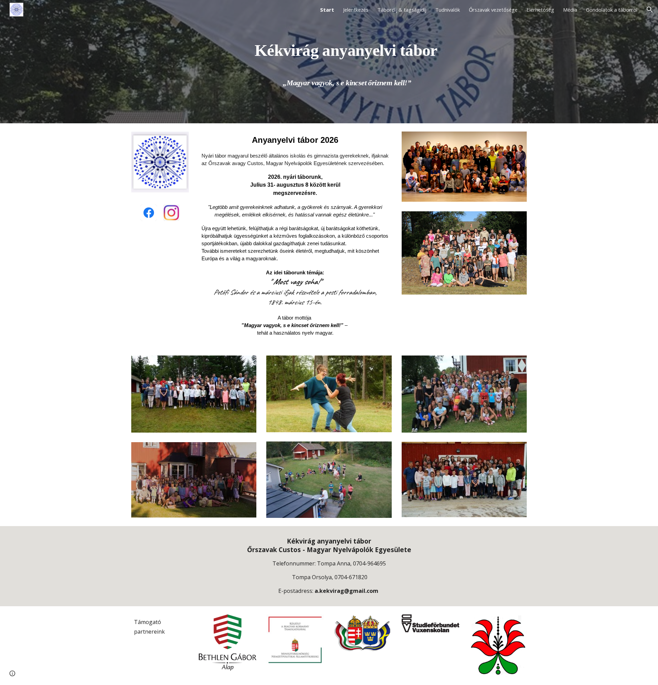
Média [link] (570, 9)
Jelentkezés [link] (355, 9)
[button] (650, 9)
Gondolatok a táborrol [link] (611, 9)
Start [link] (327, 9)
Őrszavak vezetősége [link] (493, 9)
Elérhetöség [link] (540, 9)
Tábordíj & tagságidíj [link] (401, 9)
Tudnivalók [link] (447, 9)
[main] (346, 61)
